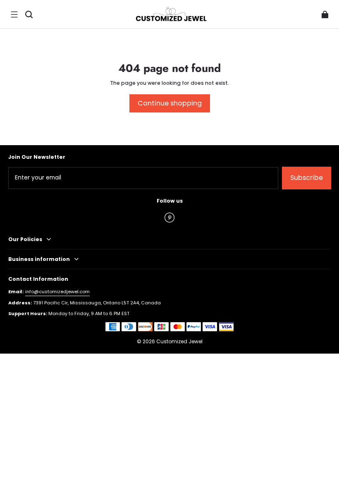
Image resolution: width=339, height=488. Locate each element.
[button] (14, 14)
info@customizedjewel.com (57, 291)
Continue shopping (170, 103)
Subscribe (306, 177)
